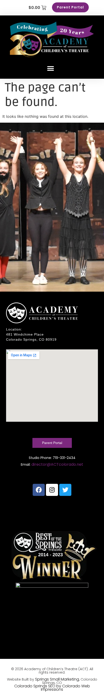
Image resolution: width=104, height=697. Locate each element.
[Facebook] (39, 490)
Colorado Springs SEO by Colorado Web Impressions (52, 687)
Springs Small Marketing (57, 679)
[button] (50, 68)
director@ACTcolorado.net (57, 464)
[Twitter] (65, 490)
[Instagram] (52, 490)
